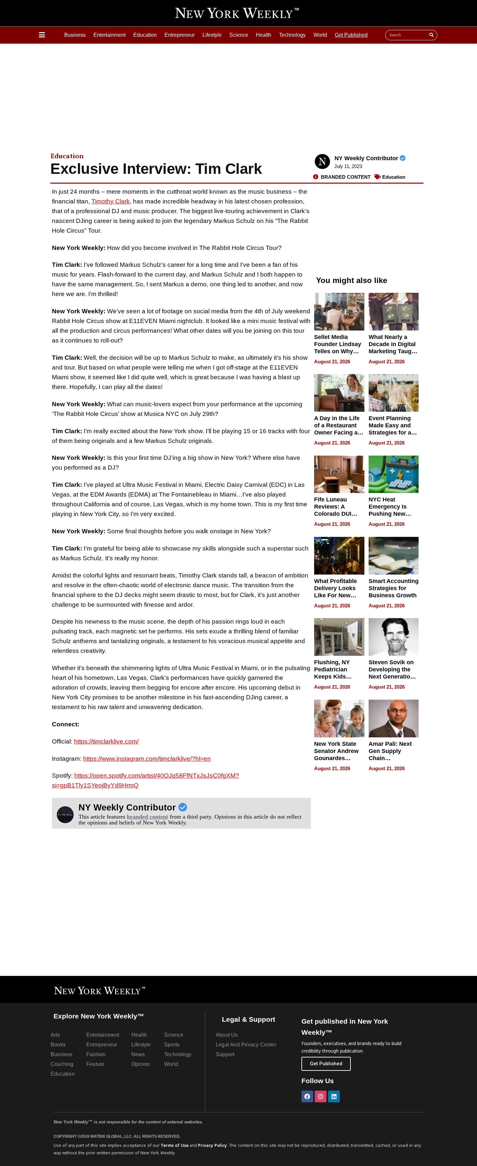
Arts (55, 1035)
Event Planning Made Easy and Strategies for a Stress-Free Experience (390, 432)
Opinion (140, 1064)
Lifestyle (212, 35)
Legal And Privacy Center (246, 1044)
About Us (227, 1035)
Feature (95, 1064)
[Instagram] (320, 1096)
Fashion (95, 1054)
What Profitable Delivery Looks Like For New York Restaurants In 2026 (338, 595)
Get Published (351, 35)
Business (75, 35)
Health (263, 35)
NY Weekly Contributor (367, 158)
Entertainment (109, 35)
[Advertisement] (238, 92)
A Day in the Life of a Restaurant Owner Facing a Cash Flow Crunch (337, 432)
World (320, 35)
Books (58, 1044)
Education (145, 35)
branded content (147, 816)
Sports (171, 1044)
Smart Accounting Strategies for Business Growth (394, 588)
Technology (292, 35)
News (138, 1054)
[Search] (431, 35)
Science (238, 35)
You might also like (351, 280)
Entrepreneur (180, 35)
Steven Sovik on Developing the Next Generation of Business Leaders (391, 676)
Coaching (62, 1064)
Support (225, 1054)
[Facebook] (307, 1096)
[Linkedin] (334, 1096)
